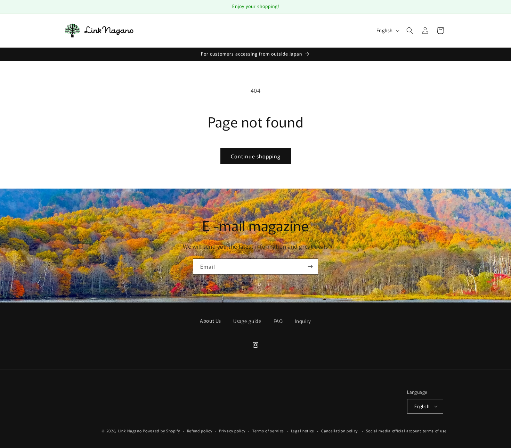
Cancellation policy (339, 430)
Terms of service (268, 430)
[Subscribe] (310, 266)
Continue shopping (256, 156)
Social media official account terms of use (406, 430)
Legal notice (302, 430)
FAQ (278, 320)
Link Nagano (130, 430)
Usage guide (247, 320)
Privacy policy (232, 430)
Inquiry (303, 320)
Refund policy (199, 430)
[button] (409, 30)
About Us (210, 320)
